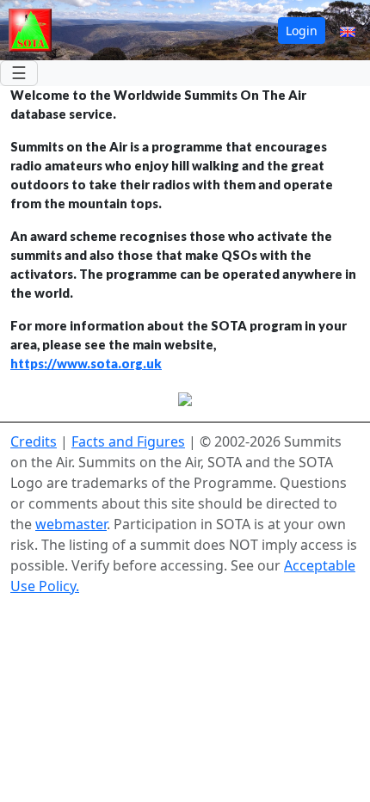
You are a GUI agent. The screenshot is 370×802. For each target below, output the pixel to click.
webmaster (71, 524)
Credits (33, 441)
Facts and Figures (128, 441)
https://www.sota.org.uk (86, 363)
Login (302, 30)
